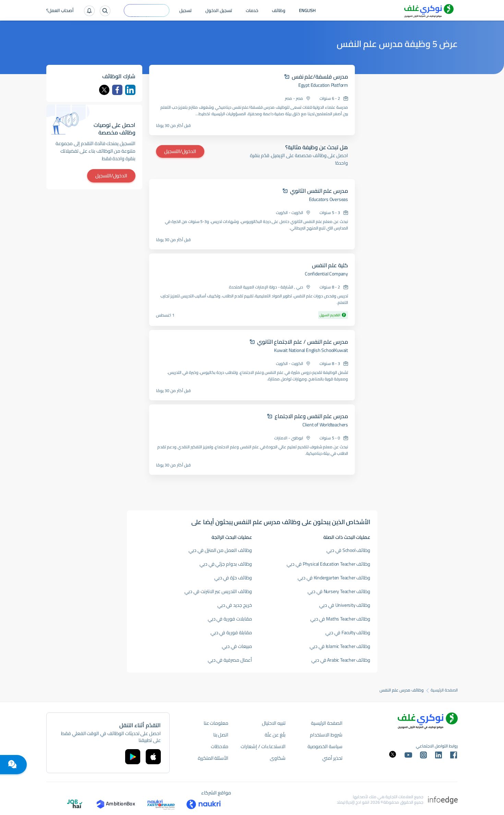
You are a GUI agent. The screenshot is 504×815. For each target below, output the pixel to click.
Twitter (104, 90)
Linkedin (130, 90)
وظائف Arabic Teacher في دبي (341, 660)
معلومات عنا (216, 723)
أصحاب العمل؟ (60, 11)
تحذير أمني (332, 758)
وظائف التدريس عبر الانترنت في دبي (218, 591)
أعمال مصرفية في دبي (230, 660)
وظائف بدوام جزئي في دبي (226, 564)
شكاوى (278, 758)
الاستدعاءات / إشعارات (263, 746)
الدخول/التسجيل (180, 151)
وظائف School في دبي (348, 550)
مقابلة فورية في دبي (231, 632)
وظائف (278, 11)
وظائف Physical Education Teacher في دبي (328, 564)
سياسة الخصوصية (325, 746)
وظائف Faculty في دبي (347, 632)
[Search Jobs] (105, 11)
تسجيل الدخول (218, 11)
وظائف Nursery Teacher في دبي (339, 591)
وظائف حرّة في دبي (233, 577)
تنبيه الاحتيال (274, 723)
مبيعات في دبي (237, 646)
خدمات (252, 11)
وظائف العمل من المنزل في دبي (220, 550)
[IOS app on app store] (153, 756)
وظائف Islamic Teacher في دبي (340, 646)
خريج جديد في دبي (234, 605)
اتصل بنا (221, 734)
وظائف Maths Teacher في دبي (340, 619)
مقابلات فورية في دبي (230, 619)
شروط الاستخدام (326, 734)
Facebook (117, 90)
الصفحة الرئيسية (444, 690)
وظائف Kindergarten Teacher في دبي (334, 577)
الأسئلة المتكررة (213, 758)
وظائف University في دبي (344, 605)
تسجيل (185, 11)
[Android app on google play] (132, 756)
